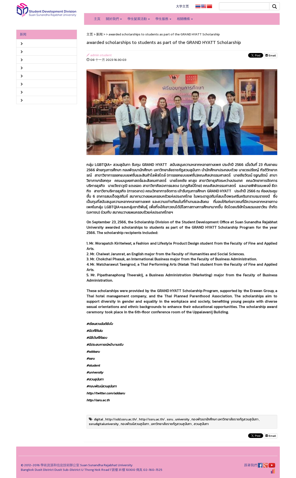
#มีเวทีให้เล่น (94, 330)
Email (272, 55)
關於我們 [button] (113, 18)
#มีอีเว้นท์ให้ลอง (96, 337)
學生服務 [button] (162, 18)
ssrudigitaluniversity (104, 424)
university (182, 419)
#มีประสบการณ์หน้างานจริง (104, 344)
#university (94, 372)
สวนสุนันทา (201, 424)
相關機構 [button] (184, 18)
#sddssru (93, 351)
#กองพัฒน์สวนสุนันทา (101, 386)
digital (98, 419)
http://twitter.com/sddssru (105, 393)
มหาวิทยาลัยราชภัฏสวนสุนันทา (171, 424)
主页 (89, 34)
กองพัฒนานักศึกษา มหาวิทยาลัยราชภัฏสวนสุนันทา (224, 419)
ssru (170, 419)
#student (93, 365)
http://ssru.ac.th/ (152, 419)
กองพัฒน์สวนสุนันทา (135, 424)
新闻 (23, 34)
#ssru (90, 358)
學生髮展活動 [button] (137, 18)
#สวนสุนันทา (94, 379)
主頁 (97, 18)
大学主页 (182, 6)
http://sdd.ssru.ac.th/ (121, 419)
